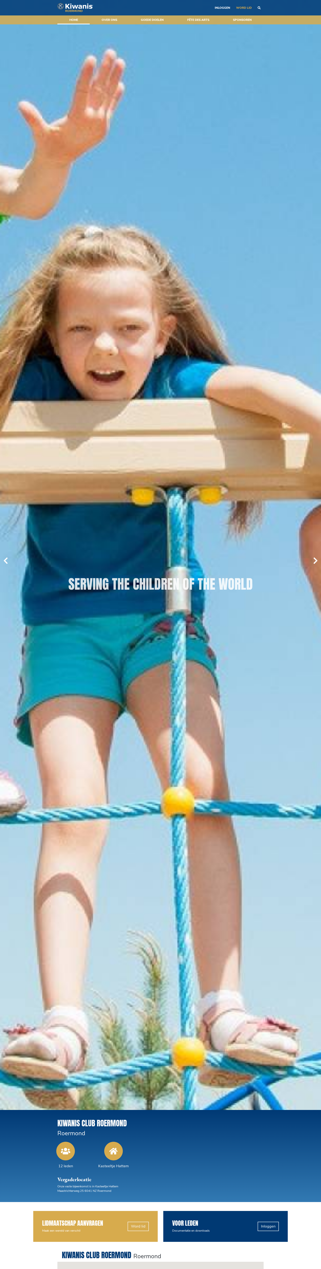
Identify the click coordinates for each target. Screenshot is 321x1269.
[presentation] (5, 577)
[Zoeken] (259, 8)
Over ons (109, 20)
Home (73, 20)
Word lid (244, 8)
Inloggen (268, 1258)
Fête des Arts (198, 20)
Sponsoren (242, 20)
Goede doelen (152, 20)
